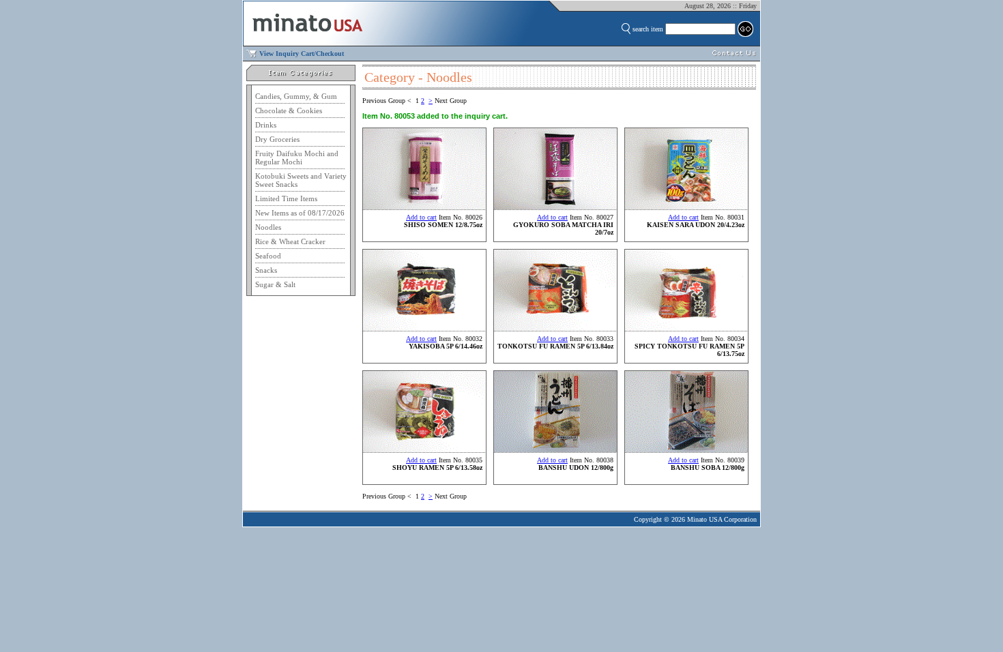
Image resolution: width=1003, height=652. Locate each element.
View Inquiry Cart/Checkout (301, 53)
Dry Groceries (277, 139)
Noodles (268, 227)
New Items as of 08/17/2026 (300, 213)
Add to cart (421, 217)
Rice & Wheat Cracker (290, 241)
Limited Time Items (286, 198)
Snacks (266, 270)
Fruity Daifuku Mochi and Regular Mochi (296, 157)
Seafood (268, 256)
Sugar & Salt (275, 284)
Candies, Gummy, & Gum (296, 96)
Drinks (265, 125)
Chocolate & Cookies (288, 110)
